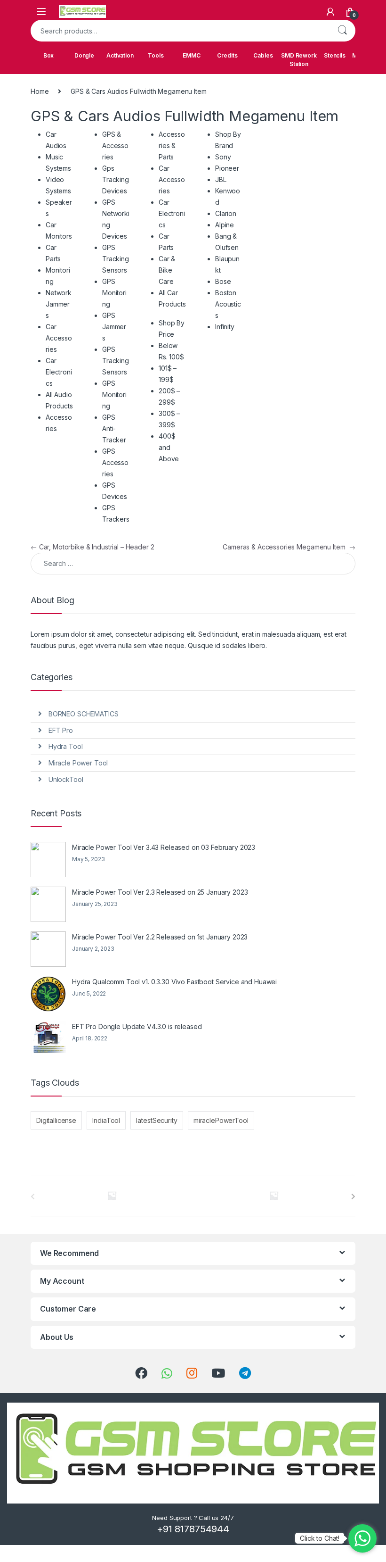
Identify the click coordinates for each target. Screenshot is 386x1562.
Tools (155, 55)
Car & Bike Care (167, 270)
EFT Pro (60, 730)
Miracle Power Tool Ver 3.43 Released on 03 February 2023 (163, 847)
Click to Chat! (319, 1538)
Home (39, 91)
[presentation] (353, 1196)
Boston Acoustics (228, 304)
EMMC (191, 55)
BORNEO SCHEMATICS (83, 714)
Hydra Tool (65, 746)
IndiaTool (106, 1120)
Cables (263, 55)
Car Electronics (59, 372)
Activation (120, 55)
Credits (227, 55)
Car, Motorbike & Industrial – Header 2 (92, 547)
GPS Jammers (114, 326)
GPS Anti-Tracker (114, 428)
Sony (223, 157)
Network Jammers (59, 304)
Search (342, 31)
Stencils (335, 55)
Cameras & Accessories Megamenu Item (289, 547)
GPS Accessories (115, 462)
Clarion (225, 213)
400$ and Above (169, 447)
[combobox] (180, 31)
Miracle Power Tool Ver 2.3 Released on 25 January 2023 (160, 892)
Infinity (224, 327)
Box (48, 55)
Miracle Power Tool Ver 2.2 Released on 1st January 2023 (160, 937)
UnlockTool (65, 779)
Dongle (84, 55)
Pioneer (227, 168)
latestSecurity (156, 1120)
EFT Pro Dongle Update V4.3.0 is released (136, 1026)
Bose (223, 281)
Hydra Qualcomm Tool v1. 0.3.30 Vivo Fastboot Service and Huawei (174, 982)
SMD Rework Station (299, 59)
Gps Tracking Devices (115, 179)
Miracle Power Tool (78, 763)
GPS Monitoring (114, 292)
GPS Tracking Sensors (115, 258)
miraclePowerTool (221, 1120)
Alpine (224, 225)
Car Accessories (59, 338)
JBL (220, 179)
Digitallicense (56, 1120)
